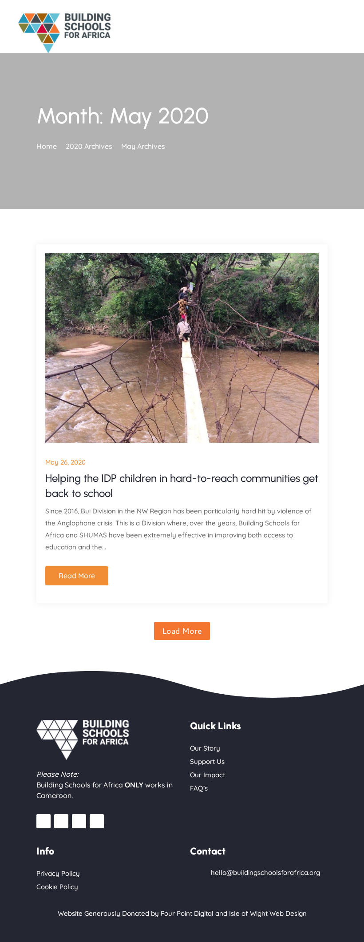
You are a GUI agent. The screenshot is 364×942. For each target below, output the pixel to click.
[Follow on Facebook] (43, 821)
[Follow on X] (97, 821)
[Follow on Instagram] (61, 821)
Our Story (205, 748)
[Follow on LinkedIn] (79, 821)
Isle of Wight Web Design (268, 913)
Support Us (207, 761)
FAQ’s (199, 788)
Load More (182, 630)
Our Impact (207, 775)
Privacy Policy (58, 873)
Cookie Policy (57, 886)
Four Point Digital (187, 913)
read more (77, 575)
